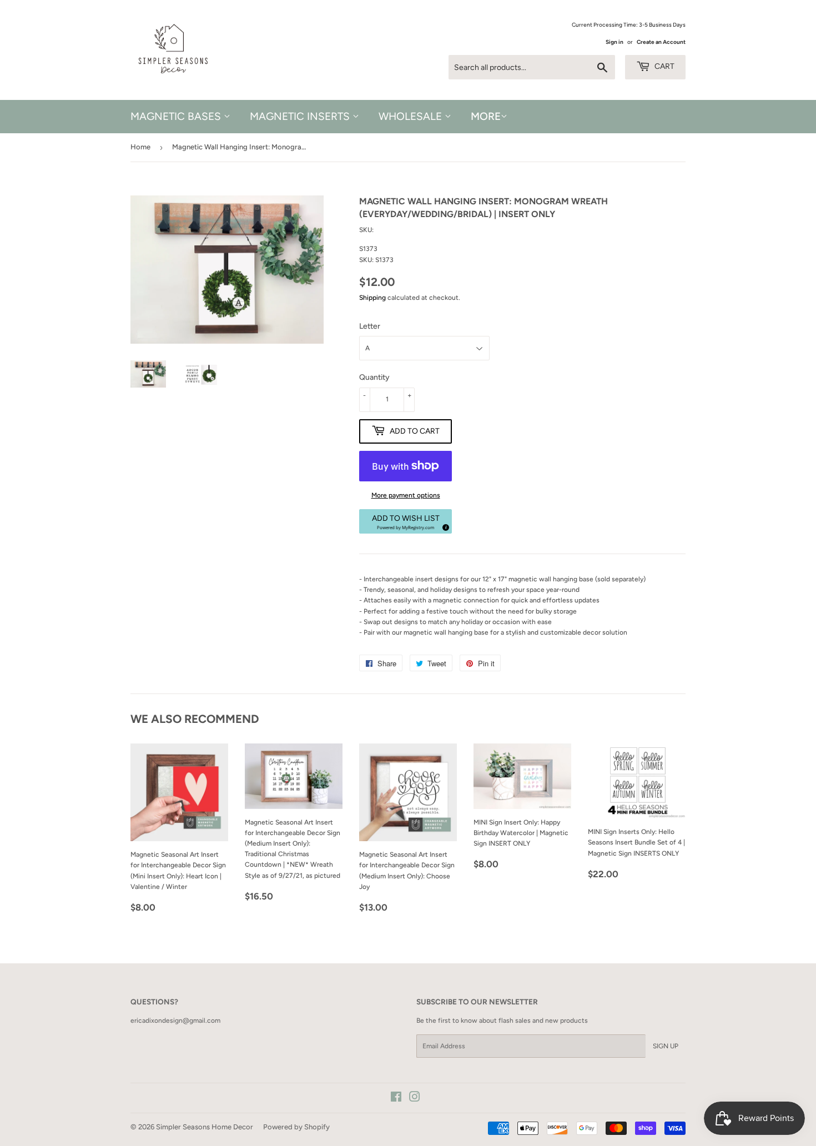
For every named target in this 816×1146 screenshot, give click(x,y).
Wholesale (412, 116)
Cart (663, 66)
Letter (369, 326)
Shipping (372, 297)
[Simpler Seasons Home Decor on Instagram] (414, 1099)
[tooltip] (444, 526)
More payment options (405, 495)
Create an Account (661, 42)
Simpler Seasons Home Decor (204, 1127)
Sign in (614, 42)
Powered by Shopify (296, 1127)
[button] (405, 521)
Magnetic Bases (177, 116)
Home (140, 147)
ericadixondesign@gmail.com (175, 1020)
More (486, 116)
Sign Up (665, 1046)
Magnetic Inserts (301, 116)
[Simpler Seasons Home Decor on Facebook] (396, 1099)
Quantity (374, 377)
